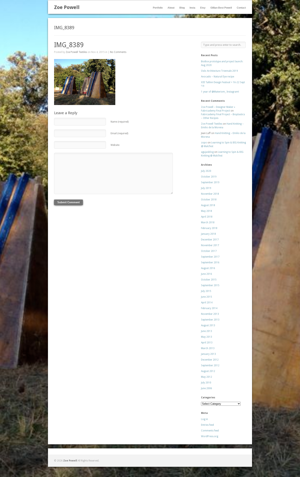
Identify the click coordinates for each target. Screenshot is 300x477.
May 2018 (206, 211)
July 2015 (206, 291)
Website (115, 145)
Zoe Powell (67, 7)
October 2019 (209, 176)
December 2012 (210, 359)
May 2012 (206, 376)
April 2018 (206, 216)
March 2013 (207, 348)
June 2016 (206, 274)
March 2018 (207, 222)
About (171, 7)
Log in (204, 419)
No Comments (118, 52)
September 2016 (210, 262)
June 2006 (206, 388)
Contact (241, 7)
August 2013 (208, 325)
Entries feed (207, 424)
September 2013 (210, 319)
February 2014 (209, 308)
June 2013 (206, 331)
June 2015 (206, 296)
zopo (204, 142)
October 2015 (209, 279)
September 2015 (210, 285)
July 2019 (206, 188)
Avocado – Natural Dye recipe (217, 76)
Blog (182, 7)
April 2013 (206, 342)
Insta (192, 7)
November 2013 (210, 314)
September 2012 (210, 365)
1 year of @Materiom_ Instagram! (220, 91)
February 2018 (209, 228)
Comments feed (210, 430)
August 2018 (208, 205)
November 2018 (210, 193)
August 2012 (208, 371)
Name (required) (120, 121)
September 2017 (210, 256)
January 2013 (208, 354)
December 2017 (210, 239)
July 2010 (206, 382)
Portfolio (158, 7)
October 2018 (209, 199)
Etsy (203, 7)
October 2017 (209, 251)
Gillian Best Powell (221, 7)
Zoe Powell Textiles (76, 52)
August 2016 (208, 268)
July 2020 (206, 171)
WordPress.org (209, 436)
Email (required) (119, 133)
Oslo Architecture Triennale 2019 (219, 70)
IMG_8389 (69, 45)
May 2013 (206, 336)
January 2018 (208, 233)
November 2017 (210, 245)
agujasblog (207, 152)
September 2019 (210, 182)
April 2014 (206, 302)
